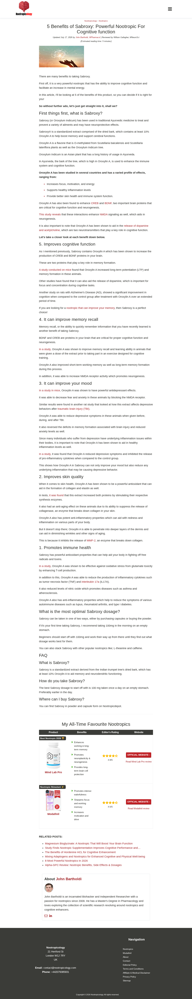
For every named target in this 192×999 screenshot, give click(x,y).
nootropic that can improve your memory (90, 307)
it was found (56, 495)
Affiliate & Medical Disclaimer (136, 973)
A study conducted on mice (55, 269)
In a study (45, 454)
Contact (126, 961)
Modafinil (127, 953)
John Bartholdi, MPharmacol (88, 37)
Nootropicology (90, 21)
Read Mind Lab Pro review (139, 761)
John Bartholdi (69, 879)
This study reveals (50, 214)
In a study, (45, 349)
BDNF (108, 203)
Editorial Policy (130, 965)
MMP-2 (91, 540)
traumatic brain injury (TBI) (73, 408)
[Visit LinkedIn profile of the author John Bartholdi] (50, 915)
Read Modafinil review (138, 808)
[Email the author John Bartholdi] (46, 915)
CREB (95, 203)
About (125, 957)
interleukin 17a (90, 581)
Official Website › (138, 755)
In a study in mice (49, 390)
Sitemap (127, 980)
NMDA (104, 214)
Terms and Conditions (133, 969)
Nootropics (103, 21)
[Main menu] (170, 9)
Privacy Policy (129, 977)
